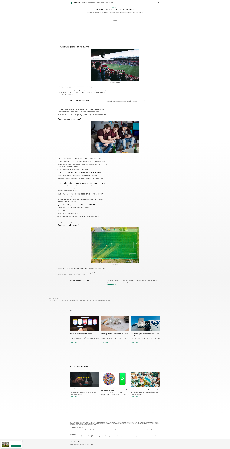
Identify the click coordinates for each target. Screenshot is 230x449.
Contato (91, 444)
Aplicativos (84, 2)
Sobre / (88, 444)
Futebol (98, 2)
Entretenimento (91, 2)
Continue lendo (111, 104)
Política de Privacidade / (75, 444)
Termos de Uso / (83, 444)
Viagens (111, 2)
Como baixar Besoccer (79, 100)
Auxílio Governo (104, 2)
